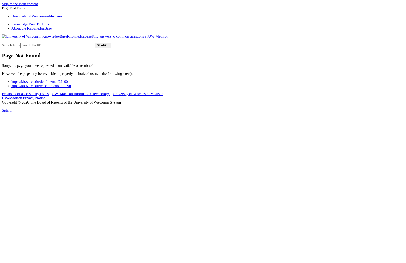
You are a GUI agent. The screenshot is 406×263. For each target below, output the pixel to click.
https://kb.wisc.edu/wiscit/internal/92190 (41, 86)
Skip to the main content (20, 4)
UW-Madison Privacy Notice (23, 98)
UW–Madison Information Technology (81, 94)
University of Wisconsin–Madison (138, 94)
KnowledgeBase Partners (30, 24)
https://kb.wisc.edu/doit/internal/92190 (39, 82)
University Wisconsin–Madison (36, 16)
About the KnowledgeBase (31, 28)
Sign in (7, 110)
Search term (11, 45)
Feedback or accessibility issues (25, 94)
